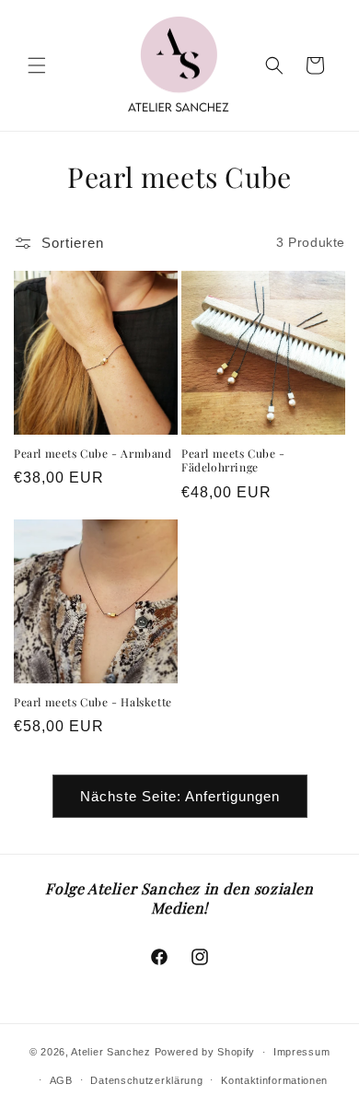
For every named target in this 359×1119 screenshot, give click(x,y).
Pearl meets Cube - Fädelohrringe (233, 461)
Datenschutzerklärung (146, 1080)
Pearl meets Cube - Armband (93, 453)
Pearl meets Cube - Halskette (93, 702)
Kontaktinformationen (274, 1080)
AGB (61, 1080)
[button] (37, 65)
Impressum (301, 1051)
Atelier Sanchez (111, 1051)
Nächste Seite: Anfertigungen (180, 796)
